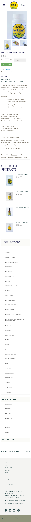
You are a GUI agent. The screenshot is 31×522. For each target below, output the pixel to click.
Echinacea (8, 267)
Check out (11, 484)
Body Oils (8, 404)
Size (11, 60)
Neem (7, 344)
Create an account (13, 482)
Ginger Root (9, 276)
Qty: (2, 60)
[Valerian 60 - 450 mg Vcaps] (19, 27)
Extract (8, 413)
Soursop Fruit (10, 368)
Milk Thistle (9, 335)
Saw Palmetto (10, 359)
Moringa (8, 340)
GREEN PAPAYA (9, 295)
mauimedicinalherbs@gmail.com (16, 500)
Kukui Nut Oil (10, 325)
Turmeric (8, 387)
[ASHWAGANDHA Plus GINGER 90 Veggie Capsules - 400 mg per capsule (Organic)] (9, 197)
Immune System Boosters (13, 314)
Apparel (8, 252)
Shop (6, 465)
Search (7, 462)
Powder (7, 427)
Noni (6, 349)
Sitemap (24, 518)
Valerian (8, 392)
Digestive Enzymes (11, 262)
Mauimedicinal (11, 518)
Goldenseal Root (11, 286)
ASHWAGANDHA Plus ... (22, 174)
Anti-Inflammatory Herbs (14, 248)
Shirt (7, 432)
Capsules (7, 69)
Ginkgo (7, 281)
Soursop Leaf (9, 373)
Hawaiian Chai (10, 300)
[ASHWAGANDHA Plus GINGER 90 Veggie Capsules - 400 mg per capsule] (9, 180)
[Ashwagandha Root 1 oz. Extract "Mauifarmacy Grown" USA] (9, 212)
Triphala (8, 382)
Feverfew (8, 271)
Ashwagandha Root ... (22, 207)
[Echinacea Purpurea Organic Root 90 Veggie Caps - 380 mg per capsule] (9, 227)
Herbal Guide (8, 467)
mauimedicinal (10, 72)
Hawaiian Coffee (10, 305)
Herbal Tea (9, 418)
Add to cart (8, 64)
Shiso (7, 363)
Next (25, 45)
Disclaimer (14, 155)
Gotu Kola (9, 290)
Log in (9, 479)
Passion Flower (10, 354)
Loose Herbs (9, 423)
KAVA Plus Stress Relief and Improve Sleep (14, 320)
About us (7, 470)
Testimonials (9, 378)
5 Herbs (7, 472)
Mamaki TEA (9, 330)
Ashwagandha (10, 257)
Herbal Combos (10, 309)
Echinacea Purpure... (22, 222)
